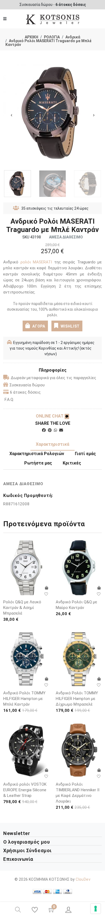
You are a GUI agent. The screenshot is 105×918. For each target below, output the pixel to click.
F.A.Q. (9, 399)
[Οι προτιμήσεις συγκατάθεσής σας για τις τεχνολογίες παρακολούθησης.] (95, 909)
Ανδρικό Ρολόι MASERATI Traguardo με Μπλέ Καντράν (48, 43)
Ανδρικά (72, 37)
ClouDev (83, 879)
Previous (11, 115)
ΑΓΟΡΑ (38, 326)
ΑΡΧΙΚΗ (31, 37)
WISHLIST (70, 326)
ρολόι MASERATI (36, 262)
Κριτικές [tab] (72, 463)
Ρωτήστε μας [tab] (38, 463)
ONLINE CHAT (50, 416)
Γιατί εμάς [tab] (85, 453)
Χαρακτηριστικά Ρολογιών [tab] (36, 453)
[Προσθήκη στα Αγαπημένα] (46, 594)
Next (93, 115)
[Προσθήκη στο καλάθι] (46, 588)
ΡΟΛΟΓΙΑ (52, 37)
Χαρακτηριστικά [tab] (52, 444)
